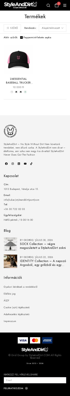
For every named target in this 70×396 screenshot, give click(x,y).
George (28, 240)
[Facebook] (6, 163)
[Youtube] (25, 163)
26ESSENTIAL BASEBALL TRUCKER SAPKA (18, 82)
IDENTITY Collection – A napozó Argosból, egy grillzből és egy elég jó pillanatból (43, 265)
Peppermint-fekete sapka (37, 37)
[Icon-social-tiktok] (31, 163)
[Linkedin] (18, 163)
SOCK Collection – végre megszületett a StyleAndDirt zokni (43, 246)
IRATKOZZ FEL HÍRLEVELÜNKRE (21, 374)
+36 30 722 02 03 (14, 209)
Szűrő (14, 28)
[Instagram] (12, 163)
